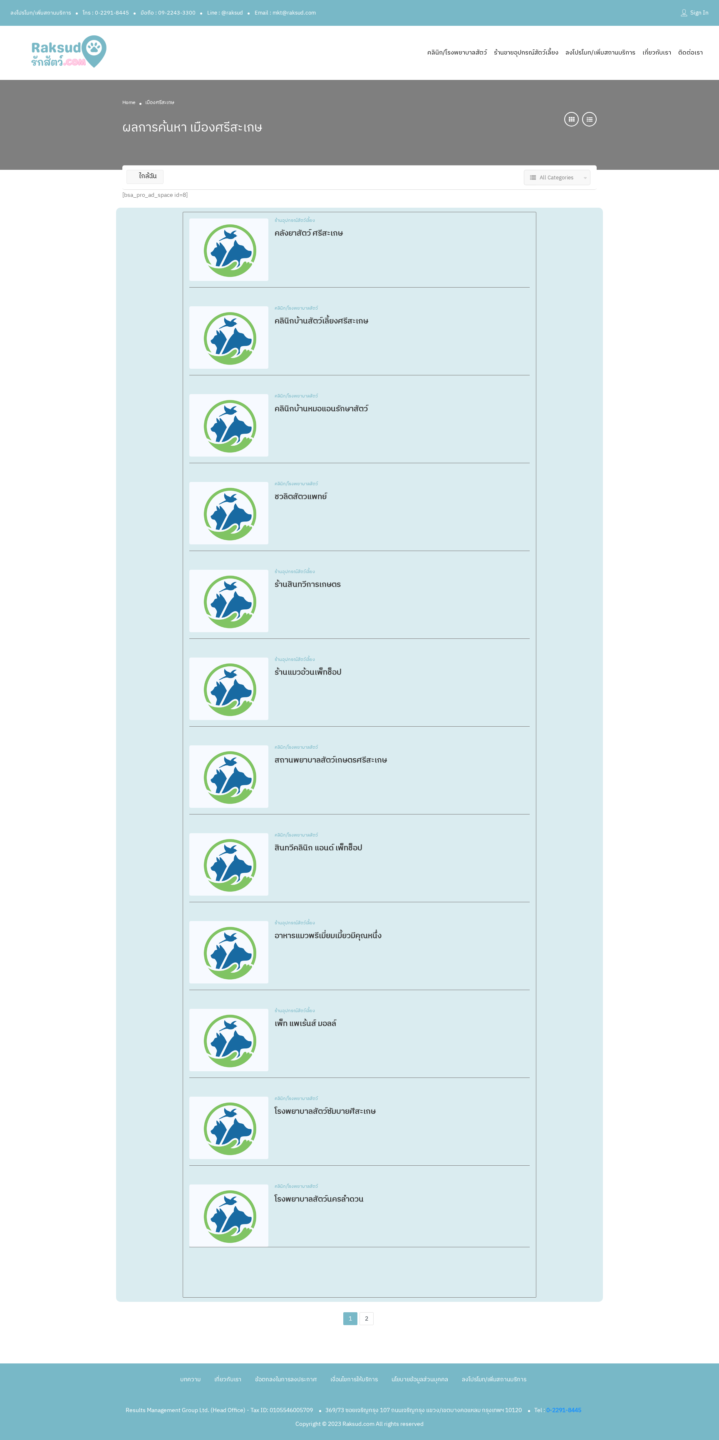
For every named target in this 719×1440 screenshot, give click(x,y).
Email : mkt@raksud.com (285, 12)
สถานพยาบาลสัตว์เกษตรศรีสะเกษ (331, 760)
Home (129, 102)
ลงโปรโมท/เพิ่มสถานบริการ (40, 12)
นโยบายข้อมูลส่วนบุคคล (420, 1379)
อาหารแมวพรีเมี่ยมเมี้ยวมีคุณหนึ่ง (328, 935)
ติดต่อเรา (690, 52)
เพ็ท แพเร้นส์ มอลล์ (305, 1023)
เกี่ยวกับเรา (656, 52)
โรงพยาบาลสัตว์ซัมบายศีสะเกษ (325, 1111)
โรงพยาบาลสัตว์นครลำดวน (319, 1199)
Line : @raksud (225, 12)
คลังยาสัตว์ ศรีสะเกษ (309, 233)
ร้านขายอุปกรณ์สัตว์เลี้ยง (526, 52)
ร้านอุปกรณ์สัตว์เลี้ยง (295, 221)
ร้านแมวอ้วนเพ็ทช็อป (308, 672)
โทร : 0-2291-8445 (106, 12)
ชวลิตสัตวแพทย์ (301, 496)
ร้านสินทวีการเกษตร (308, 584)
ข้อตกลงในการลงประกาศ (286, 1379)
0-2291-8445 (563, 1410)
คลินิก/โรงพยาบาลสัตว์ (457, 52)
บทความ (190, 1379)
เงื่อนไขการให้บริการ (354, 1379)
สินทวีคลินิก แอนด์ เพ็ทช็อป (318, 848)
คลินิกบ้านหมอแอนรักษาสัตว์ (321, 408)
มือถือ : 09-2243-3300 (168, 12)
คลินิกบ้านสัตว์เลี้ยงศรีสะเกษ (321, 321)
